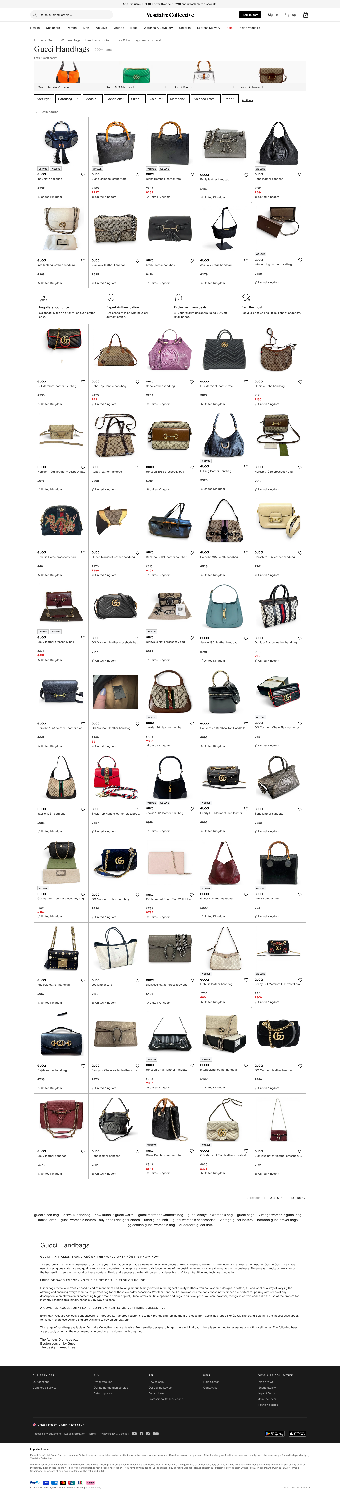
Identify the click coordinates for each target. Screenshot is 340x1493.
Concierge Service (44, 1388)
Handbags (92, 40)
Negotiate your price (54, 307)
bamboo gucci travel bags (277, 1219)
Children (185, 28)
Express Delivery (208, 28)
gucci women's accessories (194, 1219)
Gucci (51, 40)
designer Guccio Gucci (267, 1265)
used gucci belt (156, 1219)
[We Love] (110, 27)
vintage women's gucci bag (280, 1214)
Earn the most (251, 307)
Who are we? (266, 1382)
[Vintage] (127, 27)
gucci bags (245, 1214)
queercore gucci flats (196, 1224)
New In (35, 28)
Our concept (41, 1382)
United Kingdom (48, 1487)
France (33, 1487)
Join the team (267, 1399)
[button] (305, 15)
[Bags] (140, 27)
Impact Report (267, 1393)
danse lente (47, 1219)
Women (71, 28)
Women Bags (70, 40)
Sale (229, 28)
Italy (99, 1487)
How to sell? (156, 1382)
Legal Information (74, 1434)
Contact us (210, 1388)
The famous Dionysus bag (59, 1339)
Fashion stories (268, 1405)
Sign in (273, 15)
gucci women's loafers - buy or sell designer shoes (100, 1219)
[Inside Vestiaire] (263, 27)
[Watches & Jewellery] (175, 27)
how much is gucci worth (114, 1214)
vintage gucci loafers (236, 1219)
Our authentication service (110, 1388)
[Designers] (63, 27)
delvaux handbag (76, 1214)
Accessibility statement (47, 1434)
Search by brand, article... (55, 15)
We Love (101, 28)
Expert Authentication (122, 307)
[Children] (194, 27)
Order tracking (102, 1382)
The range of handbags (55, 1327)
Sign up (290, 15)
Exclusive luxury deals (190, 307)
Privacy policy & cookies (114, 1434)
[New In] (42, 27)
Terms (92, 1434)
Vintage (118, 28)
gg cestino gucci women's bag (151, 1224)
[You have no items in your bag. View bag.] (305, 15)
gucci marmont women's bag (160, 1214)
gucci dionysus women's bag (210, 1214)
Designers (53, 28)
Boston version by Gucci (58, 1343)
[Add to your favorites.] (83, 174)
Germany (80, 1487)
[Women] (79, 27)
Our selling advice (160, 1388)
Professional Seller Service (165, 1399)
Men (86, 28)
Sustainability (267, 1388)
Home (38, 40)
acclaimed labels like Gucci (222, 1316)
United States (66, 1487)
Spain (91, 1487)
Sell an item (250, 15)
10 (292, 1197)
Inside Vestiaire (249, 28)
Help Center (211, 1382)
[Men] (92, 27)
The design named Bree (57, 1347)
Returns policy (102, 1393)
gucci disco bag (46, 1214)
